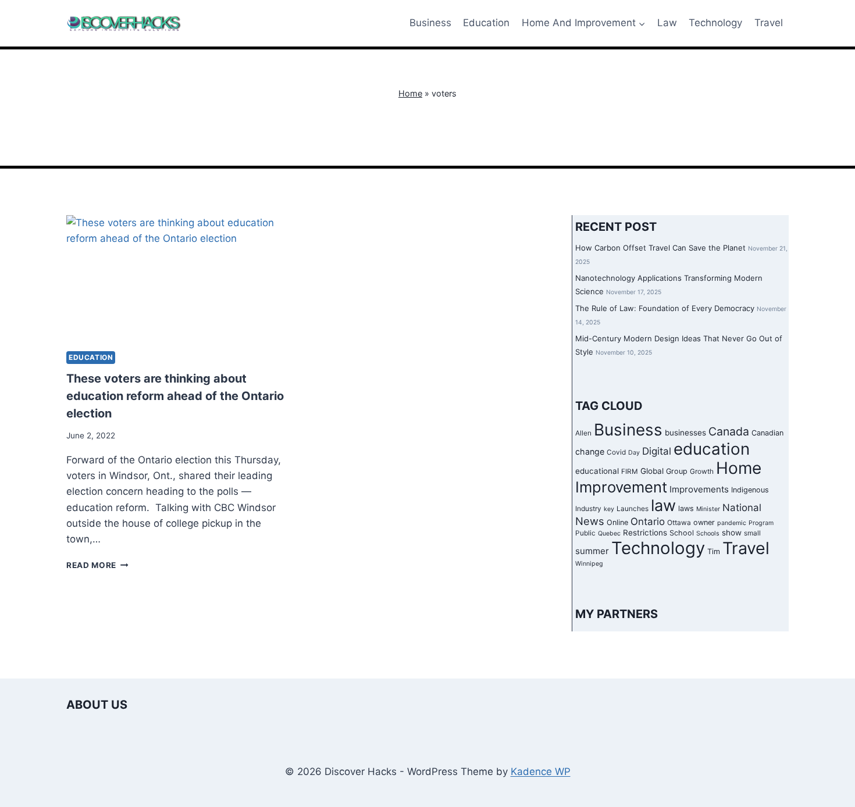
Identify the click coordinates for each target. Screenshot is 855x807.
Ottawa (679, 523)
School (681, 533)
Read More (97, 565)
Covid (616, 452)
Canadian (767, 433)
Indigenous (750, 489)
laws (686, 508)
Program (761, 523)
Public (585, 533)
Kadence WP (541, 771)
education (712, 449)
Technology (715, 22)
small (752, 533)
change (589, 451)
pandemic (731, 523)
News (589, 521)
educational (597, 471)
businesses (685, 432)
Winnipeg (589, 563)
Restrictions (645, 532)
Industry (588, 509)
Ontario (647, 521)
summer (592, 550)
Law (667, 22)
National (741, 507)
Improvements (699, 489)
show (732, 532)
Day (634, 452)
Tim (713, 551)
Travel (768, 22)
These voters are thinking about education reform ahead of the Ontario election (175, 396)
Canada (728, 431)
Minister (708, 509)
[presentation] (178, 278)
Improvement (621, 487)
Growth (702, 471)
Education (486, 22)
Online (617, 522)
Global (652, 471)
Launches (633, 509)
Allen (583, 433)
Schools (707, 533)
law (663, 505)
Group (676, 471)
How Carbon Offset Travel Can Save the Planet (660, 247)
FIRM (629, 471)
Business (430, 22)
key (609, 509)
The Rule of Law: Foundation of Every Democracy (664, 308)
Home (410, 93)
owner (704, 522)
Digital (656, 451)
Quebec (609, 533)
